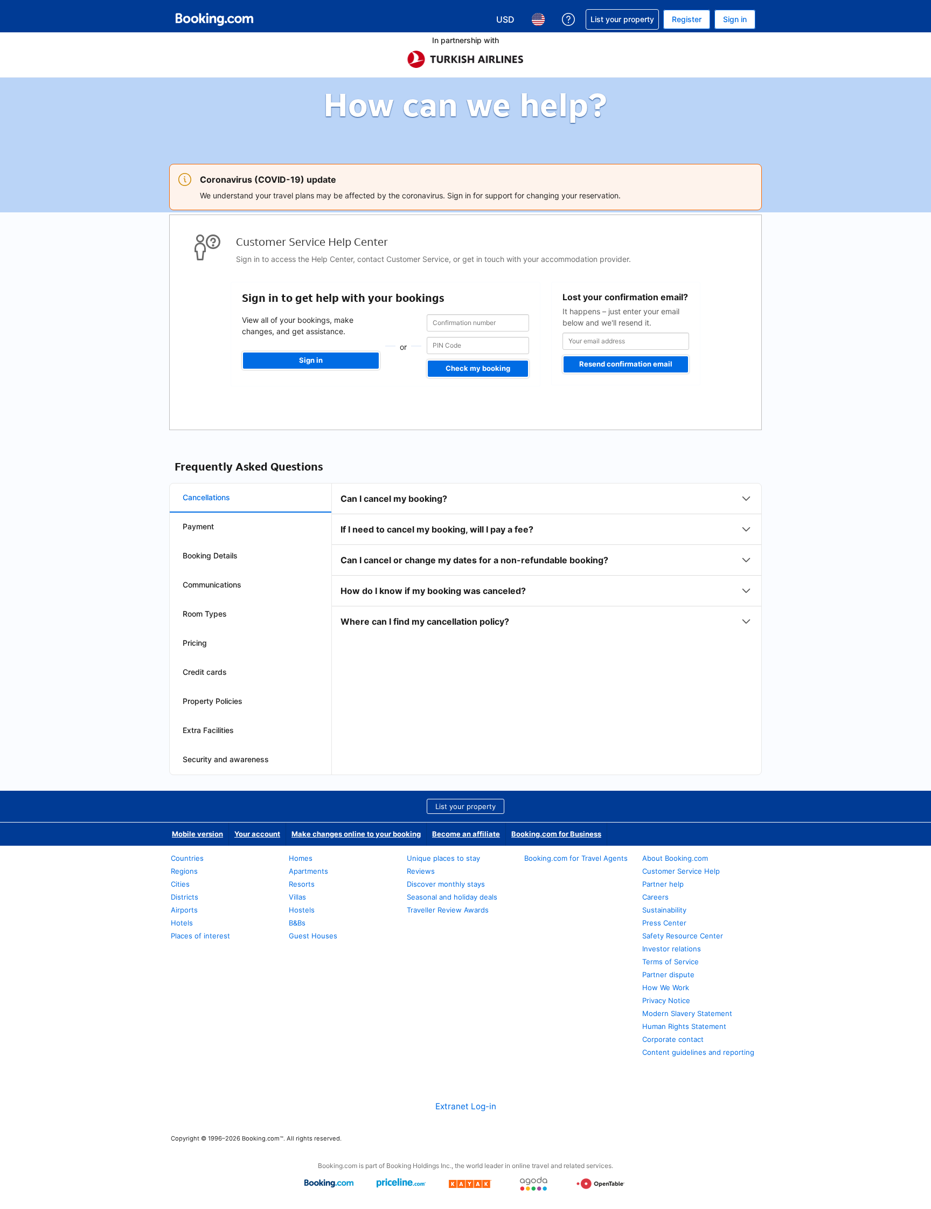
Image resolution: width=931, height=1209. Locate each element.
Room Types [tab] (205, 613)
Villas (297, 897)
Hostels (302, 910)
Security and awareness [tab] (226, 759)
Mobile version (197, 834)
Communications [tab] (212, 584)
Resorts (302, 884)
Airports (184, 910)
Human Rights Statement (684, 1026)
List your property (465, 806)
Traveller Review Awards (448, 910)
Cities (180, 884)
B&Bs (297, 922)
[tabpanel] (546, 560)
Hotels (182, 922)
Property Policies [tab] (212, 701)
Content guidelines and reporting (698, 1052)
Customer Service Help (681, 871)
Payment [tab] (198, 526)
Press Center (664, 922)
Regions (184, 871)
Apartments (308, 871)
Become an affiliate (466, 834)
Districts (184, 897)
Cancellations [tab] (206, 497)
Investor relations (671, 948)
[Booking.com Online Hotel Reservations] (214, 19)
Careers (655, 897)
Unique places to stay (443, 858)
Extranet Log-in (465, 1106)
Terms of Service (670, 961)
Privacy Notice (666, 1000)
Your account (257, 834)
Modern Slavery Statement (687, 1013)
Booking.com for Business (556, 834)
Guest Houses (313, 935)
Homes (300, 858)
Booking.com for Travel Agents (576, 858)
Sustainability (664, 910)
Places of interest (200, 935)
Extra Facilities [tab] (208, 730)
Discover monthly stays (446, 884)
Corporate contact (673, 1039)
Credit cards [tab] (205, 671)
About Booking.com (675, 858)
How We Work (665, 987)
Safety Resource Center (682, 935)
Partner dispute (668, 974)
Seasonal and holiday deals (452, 897)
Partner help (663, 884)
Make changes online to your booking (356, 834)
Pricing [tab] (195, 642)
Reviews (421, 871)
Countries (187, 858)
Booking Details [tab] (210, 555)
